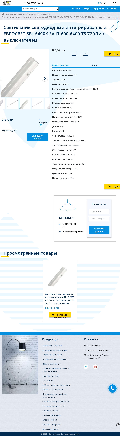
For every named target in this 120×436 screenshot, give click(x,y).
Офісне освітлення (51, 364)
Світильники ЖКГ (51, 410)
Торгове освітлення (52, 354)
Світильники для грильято (55, 401)
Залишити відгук (37, 137)
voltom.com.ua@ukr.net (73, 231)
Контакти (111, 9)
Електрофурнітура (51, 415)
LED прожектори (50, 376)
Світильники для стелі (53, 406)
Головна (76, 9)
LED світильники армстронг (56, 385)
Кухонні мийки (49, 420)
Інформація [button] (98, 9)
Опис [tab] (94, 65)
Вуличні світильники (52, 389)
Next (45, 78)
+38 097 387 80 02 (35, 3)
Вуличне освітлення (52, 345)
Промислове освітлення (54, 359)
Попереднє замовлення (61, 315)
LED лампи (47, 380)
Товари (86, 9)
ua (99, 3)
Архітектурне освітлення (54, 350)
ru (104, 3)
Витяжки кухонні (50, 429)
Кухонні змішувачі (51, 424)
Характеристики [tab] (60, 65)
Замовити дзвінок (99, 230)
